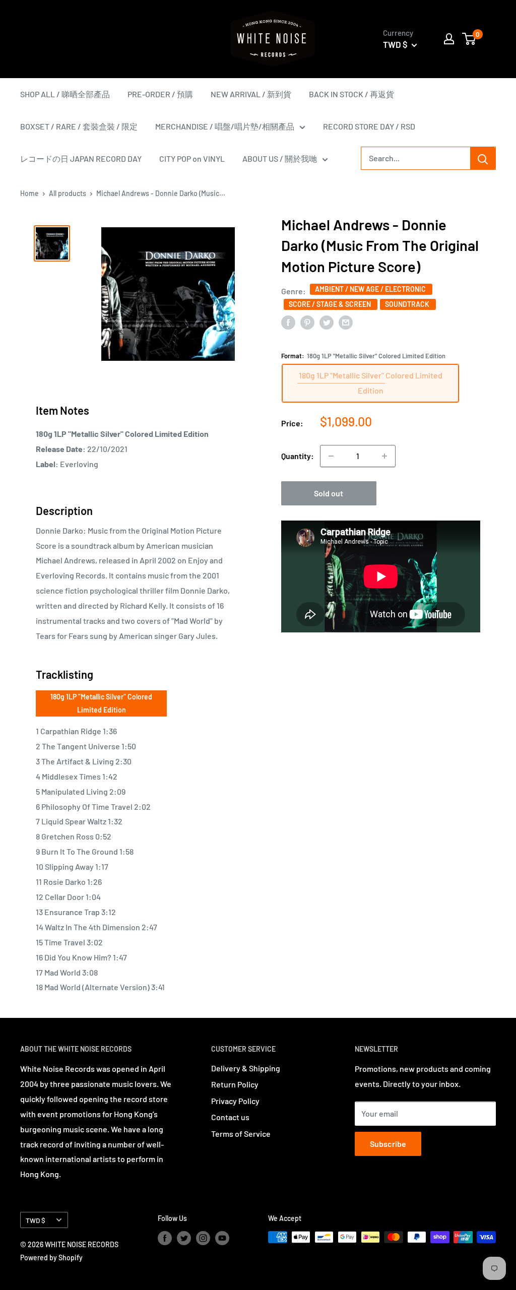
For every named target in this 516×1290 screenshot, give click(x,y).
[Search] (482, 158)
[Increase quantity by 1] (384, 456)
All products (67, 193)
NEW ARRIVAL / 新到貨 (251, 94)
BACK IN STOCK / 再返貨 (351, 94)
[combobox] (415, 158)
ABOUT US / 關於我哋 (279, 158)
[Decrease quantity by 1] (331, 456)
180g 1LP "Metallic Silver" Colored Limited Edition (101, 703)
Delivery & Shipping (245, 1068)
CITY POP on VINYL (192, 158)
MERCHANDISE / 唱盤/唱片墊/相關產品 (224, 126)
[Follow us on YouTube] (222, 1238)
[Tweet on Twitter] (326, 322)
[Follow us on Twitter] (184, 1238)
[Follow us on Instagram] (203, 1238)
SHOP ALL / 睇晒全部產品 (65, 94)
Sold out (328, 493)
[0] (469, 39)
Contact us (230, 1117)
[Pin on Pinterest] (307, 322)
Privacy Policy (235, 1101)
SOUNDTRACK (408, 304)
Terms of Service (241, 1133)
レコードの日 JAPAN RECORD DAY (81, 158)
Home (29, 193)
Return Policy (235, 1084)
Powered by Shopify (51, 1257)
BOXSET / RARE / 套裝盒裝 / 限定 (79, 126)
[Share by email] (346, 322)
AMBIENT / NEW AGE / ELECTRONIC (371, 289)
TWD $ (35, 1220)
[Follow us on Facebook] (165, 1238)
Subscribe (388, 1143)
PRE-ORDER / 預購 (160, 94)
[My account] (449, 38)
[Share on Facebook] (288, 322)
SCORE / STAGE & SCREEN (330, 304)
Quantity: (297, 456)
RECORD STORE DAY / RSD (369, 126)
